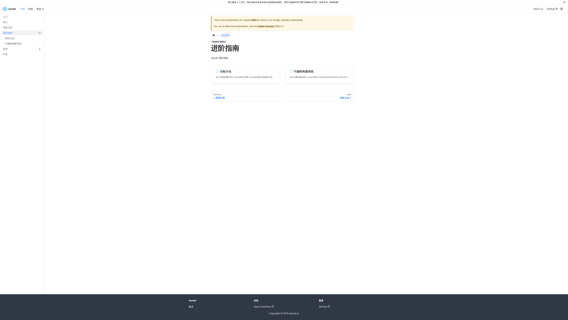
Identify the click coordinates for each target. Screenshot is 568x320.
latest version (266, 26)
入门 (5, 17)
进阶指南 (7, 33)
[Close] (564, 2)
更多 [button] (39, 9)
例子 (5, 22)
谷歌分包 (9, 38)
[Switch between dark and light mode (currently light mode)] (561, 9)
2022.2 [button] (537, 9)
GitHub (551, 9)
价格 (30, 9)
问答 (5, 54)
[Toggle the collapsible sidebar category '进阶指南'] (39, 33)
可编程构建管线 (13, 43)
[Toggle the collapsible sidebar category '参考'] (39, 49)
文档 (22, 9)
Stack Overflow (262, 306)
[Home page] (214, 35)
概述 (191, 306)
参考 (5, 49)
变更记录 (7, 27)
